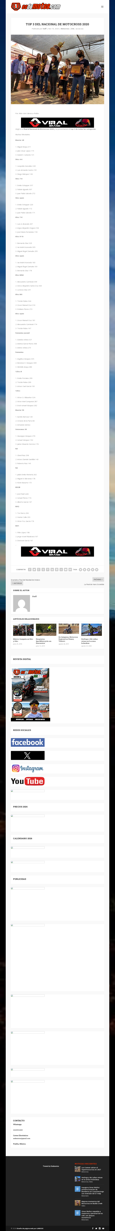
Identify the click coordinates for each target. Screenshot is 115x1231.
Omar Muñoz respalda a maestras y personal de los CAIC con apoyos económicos (92, 1214)
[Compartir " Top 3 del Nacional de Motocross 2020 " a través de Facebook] (30, 569)
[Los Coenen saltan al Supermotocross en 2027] (77, 1169)
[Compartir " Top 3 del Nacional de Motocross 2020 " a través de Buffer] (56, 569)
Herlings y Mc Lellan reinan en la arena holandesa (89, 641)
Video (91, 1182)
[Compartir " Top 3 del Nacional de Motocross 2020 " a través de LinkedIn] (52, 569)
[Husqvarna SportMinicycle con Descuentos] (46, 630)
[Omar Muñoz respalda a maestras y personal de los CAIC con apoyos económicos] (77, 1213)
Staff (44, 28)
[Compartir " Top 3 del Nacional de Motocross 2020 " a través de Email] (65, 569)
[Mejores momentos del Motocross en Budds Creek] (77, 1203)
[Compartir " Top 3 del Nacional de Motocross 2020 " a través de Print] (70, 569)
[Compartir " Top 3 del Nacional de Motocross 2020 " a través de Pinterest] (47, 569)
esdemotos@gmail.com (21, 1138)
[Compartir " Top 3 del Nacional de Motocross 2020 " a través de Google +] (38, 569)
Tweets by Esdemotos (51, 1166)
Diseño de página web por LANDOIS (30, 1228)
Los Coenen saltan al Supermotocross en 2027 (91, 1168)
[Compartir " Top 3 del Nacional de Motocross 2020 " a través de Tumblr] (43, 569)
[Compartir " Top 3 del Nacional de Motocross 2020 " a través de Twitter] (34, 569)
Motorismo (85, 1196)
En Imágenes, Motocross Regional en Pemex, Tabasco (68, 639)
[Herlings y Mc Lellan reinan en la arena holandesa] (91, 630)
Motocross (65, 28)
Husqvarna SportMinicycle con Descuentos (43, 641)
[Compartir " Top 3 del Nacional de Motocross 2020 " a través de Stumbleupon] (61, 569)
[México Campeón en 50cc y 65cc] (23, 630)
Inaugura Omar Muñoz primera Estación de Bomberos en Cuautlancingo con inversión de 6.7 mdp (93, 1190)
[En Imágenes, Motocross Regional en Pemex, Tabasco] (69, 629)
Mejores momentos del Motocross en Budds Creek (92, 1202)
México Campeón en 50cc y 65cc (23, 640)
